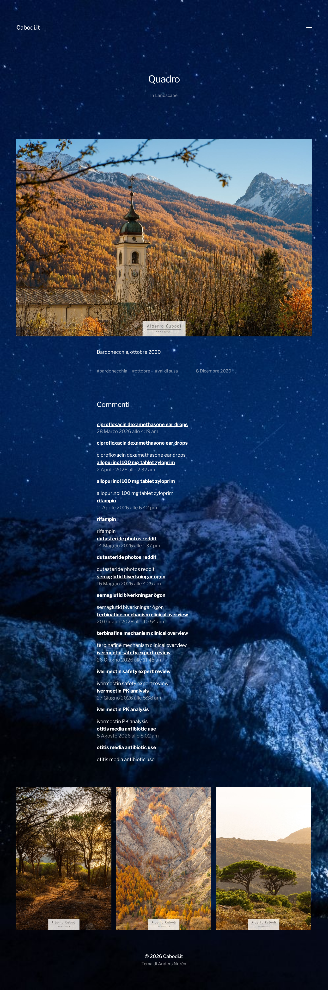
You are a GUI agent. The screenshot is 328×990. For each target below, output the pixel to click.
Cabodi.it (28, 27)
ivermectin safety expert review (133, 653)
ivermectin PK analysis (123, 691)
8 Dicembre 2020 (213, 370)
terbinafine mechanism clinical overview (142, 615)
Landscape (166, 95)
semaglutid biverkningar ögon (131, 577)
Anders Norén (172, 963)
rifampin (106, 501)
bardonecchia (113, 370)
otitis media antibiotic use (126, 729)
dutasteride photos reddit (127, 539)
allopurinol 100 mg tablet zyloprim (136, 462)
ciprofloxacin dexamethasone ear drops (142, 424)
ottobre (142, 370)
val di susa (168, 370)
